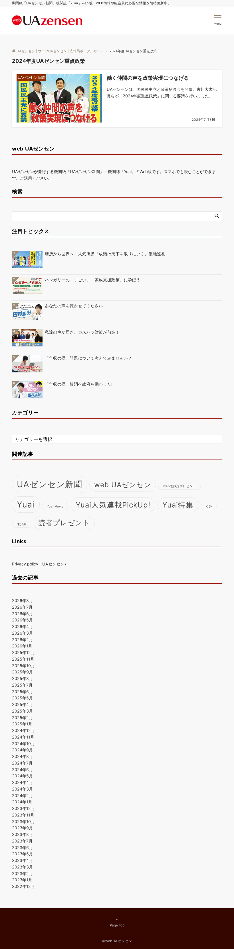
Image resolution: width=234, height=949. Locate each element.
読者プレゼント (64, 523)
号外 (208, 506)
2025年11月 (23, 659)
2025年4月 (22, 704)
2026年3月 (22, 633)
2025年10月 (23, 665)
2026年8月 (22, 600)
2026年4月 (22, 626)
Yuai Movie (55, 506)
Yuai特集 (177, 504)
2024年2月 (22, 795)
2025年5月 (22, 697)
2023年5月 (22, 853)
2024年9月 (22, 749)
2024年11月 (23, 737)
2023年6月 (22, 847)
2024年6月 (22, 769)
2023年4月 (22, 860)
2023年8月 (22, 834)
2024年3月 (22, 789)
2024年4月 (22, 782)
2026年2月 (22, 639)
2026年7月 (22, 607)
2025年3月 (22, 711)
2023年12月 (23, 808)
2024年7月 (22, 763)
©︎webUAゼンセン (117, 941)
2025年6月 (22, 691)
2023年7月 (22, 840)
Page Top (117, 925)
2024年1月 (22, 801)
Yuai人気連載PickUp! (113, 504)
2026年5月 (22, 619)
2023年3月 (22, 866)
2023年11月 (23, 814)
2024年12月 (23, 730)
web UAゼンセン (122, 485)
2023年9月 (22, 827)
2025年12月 (23, 652)
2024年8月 (22, 756)
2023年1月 (22, 879)
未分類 (22, 524)
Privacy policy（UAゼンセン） (40, 563)
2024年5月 (22, 775)
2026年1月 (22, 645)
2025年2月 (22, 717)
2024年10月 (23, 743)
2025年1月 (22, 723)
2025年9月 (22, 671)
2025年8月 (22, 678)
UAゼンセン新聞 (49, 484)
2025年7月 (22, 685)
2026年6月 (22, 613)
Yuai (26, 504)
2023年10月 (23, 821)
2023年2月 (22, 873)
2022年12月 (23, 886)
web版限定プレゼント (179, 486)
